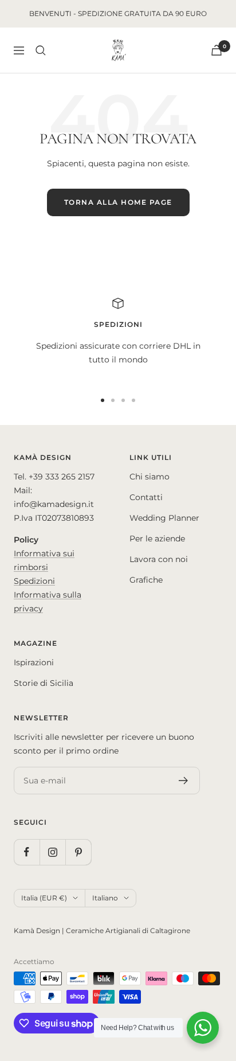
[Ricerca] (41, 50)
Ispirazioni (34, 662)
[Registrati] (183, 781)
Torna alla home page (118, 202)
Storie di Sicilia (43, 683)
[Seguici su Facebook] (27, 852)
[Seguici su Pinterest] (78, 852)
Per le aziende (157, 538)
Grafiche (146, 580)
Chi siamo (149, 476)
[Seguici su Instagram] (52, 852)
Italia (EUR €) (44, 898)
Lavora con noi (158, 559)
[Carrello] (216, 50)
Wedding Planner (164, 518)
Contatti (146, 497)
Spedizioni (34, 581)
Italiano (105, 898)
